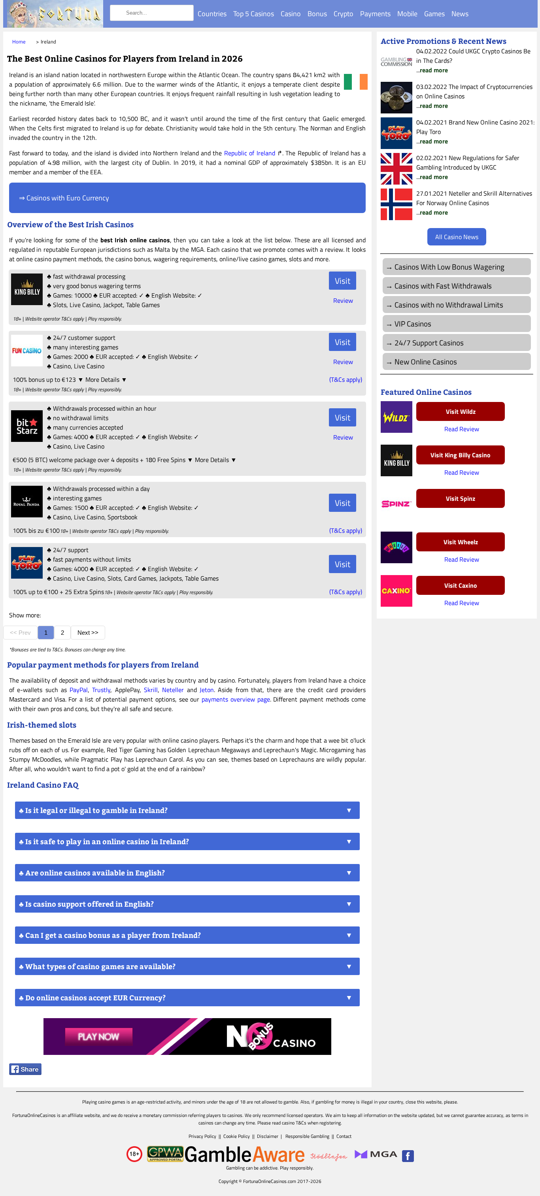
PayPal (79, 689)
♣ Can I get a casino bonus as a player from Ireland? (110, 935)
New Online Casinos (426, 361)
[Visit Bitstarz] (26, 439)
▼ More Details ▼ (102, 379)
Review (343, 300)
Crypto (343, 13)
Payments (375, 13)
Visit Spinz (460, 498)
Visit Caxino (460, 585)
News (459, 13)
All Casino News (456, 236)
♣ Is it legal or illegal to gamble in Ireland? (93, 810)
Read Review (461, 429)
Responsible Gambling (307, 1136)
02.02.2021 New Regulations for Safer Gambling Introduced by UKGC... (467, 167)
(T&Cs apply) (345, 379)
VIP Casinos (413, 323)
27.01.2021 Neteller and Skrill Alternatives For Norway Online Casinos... (474, 203)
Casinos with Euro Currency (67, 197)
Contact (343, 1136)
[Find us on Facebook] (408, 1160)
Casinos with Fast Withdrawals (443, 285)
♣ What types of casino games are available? (97, 966)
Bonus (317, 13)
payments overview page (236, 699)
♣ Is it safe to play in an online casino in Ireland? (104, 841)
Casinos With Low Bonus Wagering (449, 266)
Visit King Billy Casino (460, 455)
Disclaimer (267, 1136)
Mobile (407, 13)
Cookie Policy (236, 1136)
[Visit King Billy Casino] (26, 302)
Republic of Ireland (249, 153)
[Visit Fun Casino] (26, 364)
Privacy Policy (202, 1136)
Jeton (207, 689)
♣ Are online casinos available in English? (92, 872)
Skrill (151, 689)
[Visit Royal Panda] (26, 515)
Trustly (101, 689)
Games (434, 13)
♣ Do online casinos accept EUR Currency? (92, 997)
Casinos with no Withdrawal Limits (449, 304)
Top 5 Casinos (253, 13)
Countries (212, 13)
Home (19, 41)
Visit (342, 280)
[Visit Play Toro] (26, 576)
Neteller (173, 689)
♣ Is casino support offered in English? (86, 904)
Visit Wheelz (461, 542)
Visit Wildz (461, 411)
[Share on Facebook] (25, 1072)
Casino (291, 13)
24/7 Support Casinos (429, 342)
